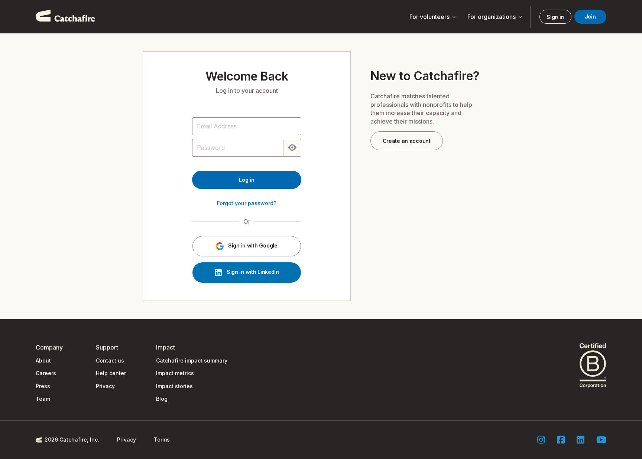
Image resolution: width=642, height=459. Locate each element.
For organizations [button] (495, 17)
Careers (46, 373)
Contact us (110, 360)
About (43, 360)
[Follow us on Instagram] (541, 439)
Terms (162, 439)
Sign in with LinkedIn (252, 272)
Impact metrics (175, 373)
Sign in (555, 17)
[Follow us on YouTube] (601, 439)
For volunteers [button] (433, 17)
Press (43, 386)
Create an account (407, 141)
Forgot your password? (246, 203)
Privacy (105, 386)
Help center (111, 373)
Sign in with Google (252, 246)
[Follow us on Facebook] (561, 439)
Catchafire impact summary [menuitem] (191, 360)
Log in (246, 180)
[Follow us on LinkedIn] (580, 439)
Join (590, 16)
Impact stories (174, 386)
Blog (162, 399)
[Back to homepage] (65, 17)
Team (43, 399)
